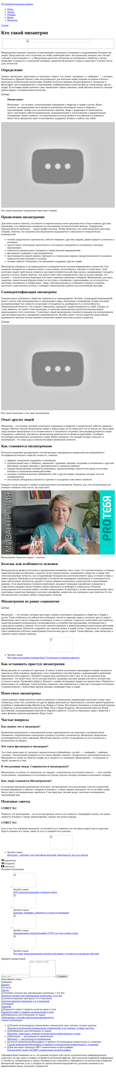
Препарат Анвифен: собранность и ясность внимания (41, 912)
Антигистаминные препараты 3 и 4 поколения (25, 1001)
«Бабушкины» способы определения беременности (27, 1017)
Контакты (12, 20)
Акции (10, 12)
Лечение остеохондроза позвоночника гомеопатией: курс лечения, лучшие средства (50, 1028)
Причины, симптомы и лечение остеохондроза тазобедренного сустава (44, 1033)
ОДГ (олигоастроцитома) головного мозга (35, 892)
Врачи (10, 17)
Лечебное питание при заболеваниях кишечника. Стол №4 (31, 995)
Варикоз (5, 984)
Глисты (5, 990)
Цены (10, 9)
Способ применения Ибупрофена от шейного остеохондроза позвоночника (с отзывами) (53, 1044)
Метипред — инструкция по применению (29, 1039)
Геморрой (6, 1006)
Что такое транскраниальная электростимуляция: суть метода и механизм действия (56, 953)
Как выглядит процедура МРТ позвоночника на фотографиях (39, 1050)
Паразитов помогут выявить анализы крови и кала (27, 1012)
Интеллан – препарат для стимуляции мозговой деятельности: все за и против (47, 855)
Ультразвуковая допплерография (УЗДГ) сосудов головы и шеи (45, 933)
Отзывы (11, 14)
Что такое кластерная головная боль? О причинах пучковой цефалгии (43, 657)
